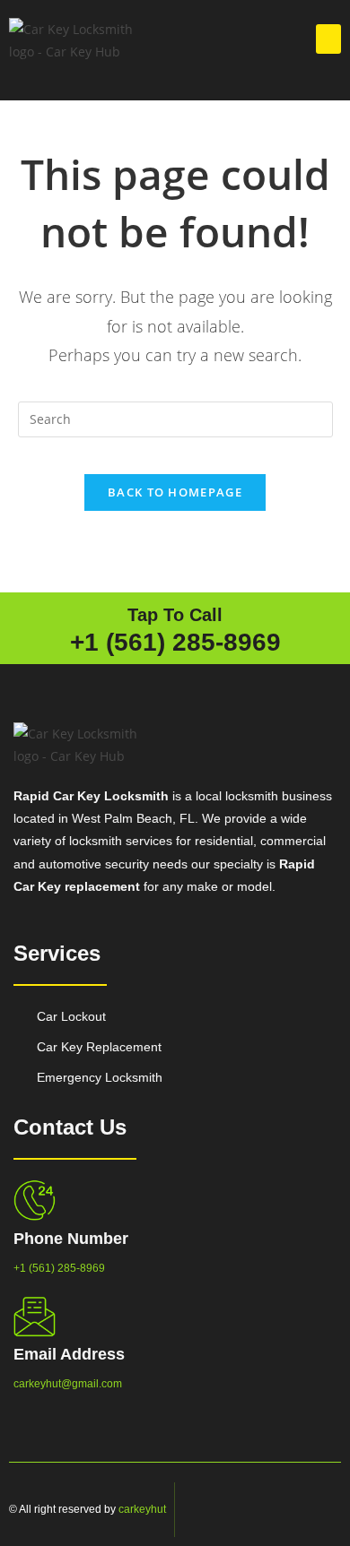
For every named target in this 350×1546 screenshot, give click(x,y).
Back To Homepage (175, 492)
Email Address (69, 1354)
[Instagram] (278, 1510)
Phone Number (70, 1239)
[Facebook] (256, 1510)
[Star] (323, 1510)
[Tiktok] (301, 1510)
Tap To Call (175, 615)
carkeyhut (142, 1509)
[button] (328, 39)
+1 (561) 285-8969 (175, 642)
